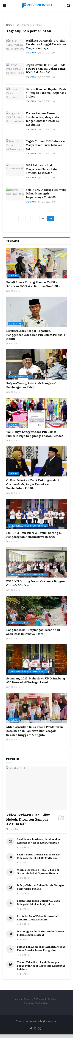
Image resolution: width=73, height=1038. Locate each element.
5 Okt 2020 (45, 53)
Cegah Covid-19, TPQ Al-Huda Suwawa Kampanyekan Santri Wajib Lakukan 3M (46, 68)
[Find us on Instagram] (35, 1029)
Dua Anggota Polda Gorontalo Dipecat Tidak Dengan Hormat (40, 933)
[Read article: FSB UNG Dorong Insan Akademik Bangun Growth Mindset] (36, 562)
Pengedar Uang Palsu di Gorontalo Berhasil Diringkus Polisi (38, 917)
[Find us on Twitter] (39, 1029)
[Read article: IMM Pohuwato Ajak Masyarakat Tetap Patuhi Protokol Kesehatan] (15, 170)
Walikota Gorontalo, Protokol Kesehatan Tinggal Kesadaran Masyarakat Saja (46, 44)
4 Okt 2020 (45, 101)
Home (9, 24)
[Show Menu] (4, 5)
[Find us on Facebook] (31, 1029)
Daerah (13, 275)
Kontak (40, 999)
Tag (17, 24)
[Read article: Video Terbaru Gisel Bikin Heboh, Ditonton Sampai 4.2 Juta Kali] (36, 788)
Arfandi (32, 53)
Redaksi (52, 999)
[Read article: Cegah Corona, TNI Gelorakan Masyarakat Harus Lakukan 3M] (15, 145)
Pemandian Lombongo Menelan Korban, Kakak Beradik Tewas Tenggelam (41, 948)
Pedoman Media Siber (36, 1003)
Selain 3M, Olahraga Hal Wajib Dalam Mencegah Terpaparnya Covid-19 (46, 193)
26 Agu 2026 (14, 291)
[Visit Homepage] (36, 5)
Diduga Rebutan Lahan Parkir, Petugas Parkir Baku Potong (40, 887)
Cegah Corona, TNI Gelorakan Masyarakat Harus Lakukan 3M (46, 145)
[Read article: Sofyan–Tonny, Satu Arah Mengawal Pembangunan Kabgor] (36, 364)
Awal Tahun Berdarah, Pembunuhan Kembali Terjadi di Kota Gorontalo (39, 841)
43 (42, 218)
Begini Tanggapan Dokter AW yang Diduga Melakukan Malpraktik (38, 902)
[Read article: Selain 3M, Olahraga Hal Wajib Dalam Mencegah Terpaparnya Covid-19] (15, 194)
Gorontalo (16, 323)
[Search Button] (68, 5)
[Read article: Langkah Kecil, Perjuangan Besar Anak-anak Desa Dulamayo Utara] (36, 611)
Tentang (28, 999)
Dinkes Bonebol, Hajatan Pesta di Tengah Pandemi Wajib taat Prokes (46, 92)
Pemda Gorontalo (20, 376)
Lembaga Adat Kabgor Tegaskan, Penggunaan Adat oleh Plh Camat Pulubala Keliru (35, 334)
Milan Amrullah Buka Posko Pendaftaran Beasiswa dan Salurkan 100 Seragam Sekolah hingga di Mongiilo (34, 731)
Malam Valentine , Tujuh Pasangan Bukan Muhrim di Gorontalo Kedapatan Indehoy (41, 966)
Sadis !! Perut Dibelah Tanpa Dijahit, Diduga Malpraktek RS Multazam (39, 856)
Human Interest (18, 622)
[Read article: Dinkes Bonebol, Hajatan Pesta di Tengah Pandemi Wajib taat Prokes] (15, 93)
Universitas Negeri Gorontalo (28, 525)
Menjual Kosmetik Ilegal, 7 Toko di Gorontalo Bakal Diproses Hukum (38, 871)
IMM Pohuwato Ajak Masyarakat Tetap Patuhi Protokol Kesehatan (43, 169)
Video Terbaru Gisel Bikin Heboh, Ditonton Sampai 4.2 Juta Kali (28, 819)
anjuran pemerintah (32, 24)
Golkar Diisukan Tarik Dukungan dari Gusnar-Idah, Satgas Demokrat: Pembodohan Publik (32, 484)
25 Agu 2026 (14, 541)
